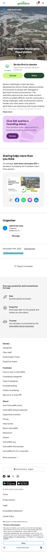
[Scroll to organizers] (4, 9)
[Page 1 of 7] (20, 55)
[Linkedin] (36, 200)
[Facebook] (17, 200)
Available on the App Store (23, 483)
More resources (9, 457)
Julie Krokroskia (16, 226)
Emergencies (29, 249)
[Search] (4, 3)
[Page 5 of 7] (26, 55)
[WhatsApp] (23, 200)
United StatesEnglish (24, 469)
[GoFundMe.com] (24, 3)
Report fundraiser (25, 266)
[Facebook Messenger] (30, 200)
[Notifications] (37, 3)
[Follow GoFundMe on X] (13, 476)
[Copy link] (10, 200)
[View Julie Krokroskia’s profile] (5, 228)
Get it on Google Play (9, 483)
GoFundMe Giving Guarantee (21, 326)
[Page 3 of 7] (23, 55)
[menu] (43, 3)
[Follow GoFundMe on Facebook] (4, 476)
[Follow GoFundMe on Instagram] (18, 476)
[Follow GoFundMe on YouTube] (8, 476)
